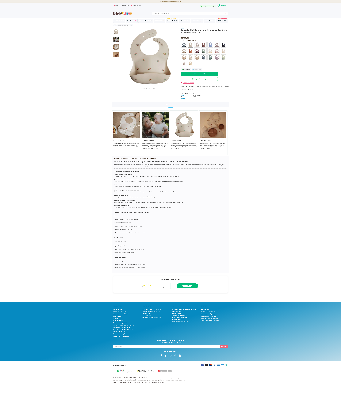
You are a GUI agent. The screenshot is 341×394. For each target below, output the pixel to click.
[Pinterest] (175, 355)
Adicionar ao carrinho (199, 74)
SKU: (194, 93)
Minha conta (125, 5)
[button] (184, 45)
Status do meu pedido (180, 315)
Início (115, 25)
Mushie (182, 28)
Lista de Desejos (136, 5)
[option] (149, 57)
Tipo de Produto (185, 93)
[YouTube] (180, 355)
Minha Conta (177, 313)
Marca (183, 97)
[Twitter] (166, 355)
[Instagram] (170, 355)
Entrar (117, 5)
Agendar (178, 1)
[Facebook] (161, 355)
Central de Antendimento (180, 318)
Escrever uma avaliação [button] (187, 286)
